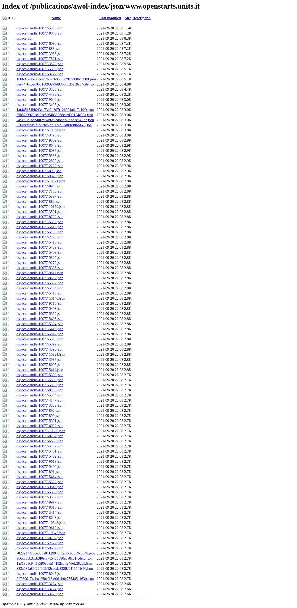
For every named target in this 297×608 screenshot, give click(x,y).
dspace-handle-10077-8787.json (39, 538)
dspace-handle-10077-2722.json (39, 543)
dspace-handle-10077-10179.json (40, 207)
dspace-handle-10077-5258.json (39, 28)
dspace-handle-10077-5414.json (39, 477)
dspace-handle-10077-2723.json (39, 237)
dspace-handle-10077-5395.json (39, 258)
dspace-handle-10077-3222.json (39, 74)
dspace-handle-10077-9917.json (39, 502)
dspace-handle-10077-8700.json (39, 390)
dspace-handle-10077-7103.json (39, 191)
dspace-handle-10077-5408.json (39, 252)
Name (56, 18)
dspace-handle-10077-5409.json (39, 247)
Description (141, 18)
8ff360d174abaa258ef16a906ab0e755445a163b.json (55, 579)
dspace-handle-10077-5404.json (39, 288)
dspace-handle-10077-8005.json (39, 365)
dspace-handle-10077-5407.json (39, 446)
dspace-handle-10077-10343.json (40, 523)
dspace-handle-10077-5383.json (39, 156)
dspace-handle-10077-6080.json (39, 43)
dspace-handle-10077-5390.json (39, 375)
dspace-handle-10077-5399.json (39, 344)
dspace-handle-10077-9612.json (39, 528)
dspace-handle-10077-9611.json (39, 273)
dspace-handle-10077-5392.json (39, 222)
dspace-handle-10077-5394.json (39, 324)
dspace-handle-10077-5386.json (39, 268)
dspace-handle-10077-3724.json (39, 589)
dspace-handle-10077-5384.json (39, 395)
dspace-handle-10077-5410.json (39, 293)
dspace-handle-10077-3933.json (39, 54)
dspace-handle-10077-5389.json (39, 380)
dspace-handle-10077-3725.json (39, 89)
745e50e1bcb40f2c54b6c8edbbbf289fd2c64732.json (55, 120)
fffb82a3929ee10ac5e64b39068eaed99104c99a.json (54, 115)
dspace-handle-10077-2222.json (39, 166)
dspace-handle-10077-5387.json (39, 283)
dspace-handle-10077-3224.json (39, 584)
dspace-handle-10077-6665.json (39, 441)
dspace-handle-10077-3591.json (39, 212)
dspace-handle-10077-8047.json (39, 574)
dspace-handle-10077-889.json (38, 201)
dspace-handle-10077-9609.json (39, 548)
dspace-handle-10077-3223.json (39, 594)
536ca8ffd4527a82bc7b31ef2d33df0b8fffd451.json (54, 125)
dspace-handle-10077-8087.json (39, 150)
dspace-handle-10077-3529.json (39, 405)
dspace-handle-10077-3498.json (39, 135)
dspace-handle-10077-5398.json (39, 339)
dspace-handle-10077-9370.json (39, 176)
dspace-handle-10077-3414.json (39, 512)
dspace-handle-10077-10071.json (40, 181)
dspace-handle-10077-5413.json (39, 227)
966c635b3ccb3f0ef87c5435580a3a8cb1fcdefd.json (54, 558)
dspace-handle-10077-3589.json (39, 497)
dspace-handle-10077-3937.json (39, 359)
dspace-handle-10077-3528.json (39, 64)
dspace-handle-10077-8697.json (39, 278)
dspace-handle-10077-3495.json (39, 105)
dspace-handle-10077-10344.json (40, 130)
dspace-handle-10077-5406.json (39, 319)
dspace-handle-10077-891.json (38, 472)
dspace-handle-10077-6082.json (39, 426)
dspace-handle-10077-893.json (38, 171)
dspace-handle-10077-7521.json (39, 59)
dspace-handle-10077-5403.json (39, 308)
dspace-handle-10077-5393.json (39, 385)
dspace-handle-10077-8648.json (39, 517)
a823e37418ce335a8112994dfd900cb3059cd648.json (55, 553)
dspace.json (24, 38)
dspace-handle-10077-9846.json (39, 487)
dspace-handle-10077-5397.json (39, 196)
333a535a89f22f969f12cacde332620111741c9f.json (54, 568)
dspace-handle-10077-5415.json (39, 242)
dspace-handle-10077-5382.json (39, 314)
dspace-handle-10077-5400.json (39, 467)
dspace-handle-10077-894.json (38, 186)
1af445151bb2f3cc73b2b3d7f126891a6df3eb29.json (55, 110)
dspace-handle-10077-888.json (38, 49)
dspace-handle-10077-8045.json (39, 33)
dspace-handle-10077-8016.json (39, 507)
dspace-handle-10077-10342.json (40, 533)
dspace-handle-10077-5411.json (39, 370)
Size (128, 18)
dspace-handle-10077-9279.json (39, 263)
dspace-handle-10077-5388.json (39, 482)
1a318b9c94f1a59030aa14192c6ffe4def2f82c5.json (54, 563)
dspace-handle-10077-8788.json (39, 217)
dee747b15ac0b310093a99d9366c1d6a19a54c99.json (56, 84)
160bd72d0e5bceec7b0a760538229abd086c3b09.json (56, 79)
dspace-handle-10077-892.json (38, 410)
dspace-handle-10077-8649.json (39, 145)
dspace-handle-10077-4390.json (39, 349)
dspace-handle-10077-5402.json (39, 456)
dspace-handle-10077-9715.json (39, 303)
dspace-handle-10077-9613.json (39, 461)
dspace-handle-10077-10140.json (40, 298)
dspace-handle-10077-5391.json (39, 421)
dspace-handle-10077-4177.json (39, 400)
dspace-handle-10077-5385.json (39, 492)
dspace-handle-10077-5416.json (39, 329)
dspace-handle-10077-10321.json (40, 354)
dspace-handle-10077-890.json (38, 416)
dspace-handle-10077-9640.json (39, 99)
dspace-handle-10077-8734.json (39, 436)
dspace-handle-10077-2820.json (39, 161)
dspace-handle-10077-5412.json (39, 334)
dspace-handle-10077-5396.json (39, 69)
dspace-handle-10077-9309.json (39, 140)
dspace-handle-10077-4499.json (39, 94)
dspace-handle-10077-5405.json (39, 232)
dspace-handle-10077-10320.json (40, 431)
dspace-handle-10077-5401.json (39, 451)
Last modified (110, 18)
